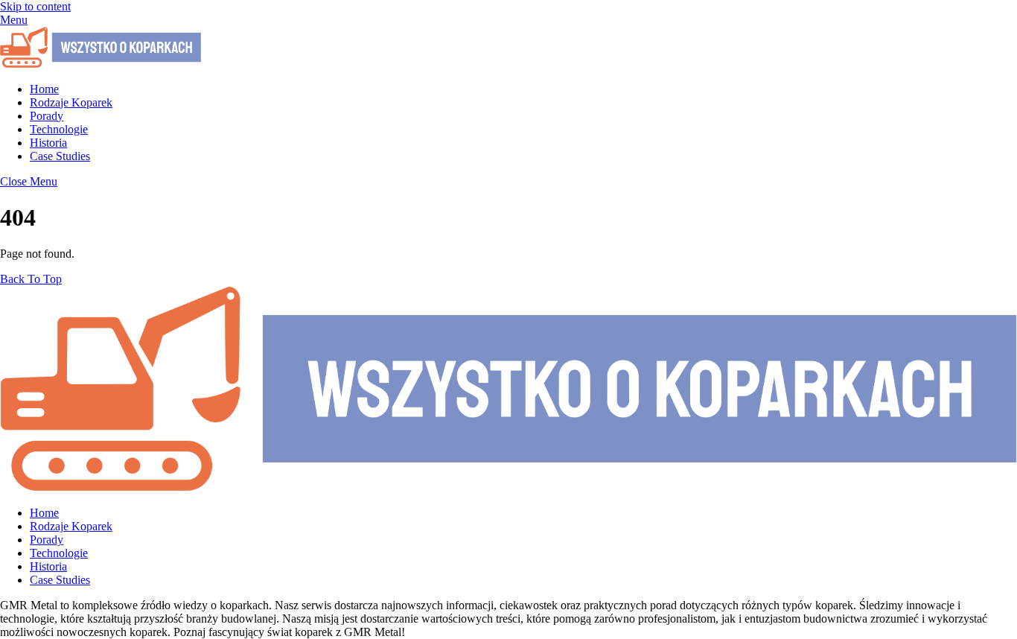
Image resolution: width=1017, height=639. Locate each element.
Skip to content (35, 6)
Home (44, 89)
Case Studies (60, 156)
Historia (48, 142)
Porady (46, 115)
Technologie (59, 129)
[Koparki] (100, 63)
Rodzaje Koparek (71, 102)
